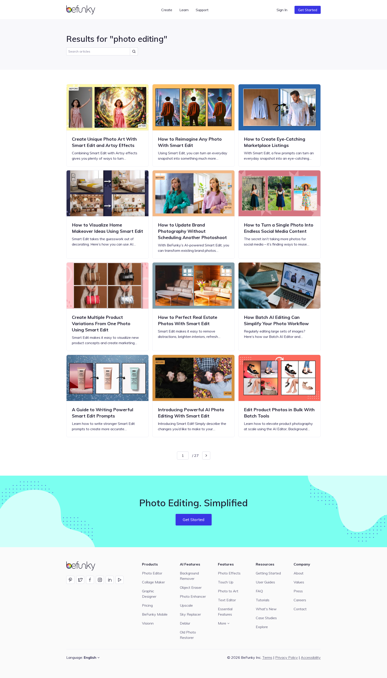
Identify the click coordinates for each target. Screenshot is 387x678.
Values (299, 582)
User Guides (265, 582)
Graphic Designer (149, 594)
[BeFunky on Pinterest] (70, 580)
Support (202, 10)
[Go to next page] (206, 455)
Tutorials (262, 600)
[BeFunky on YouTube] (120, 580)
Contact (300, 609)
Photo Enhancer (193, 596)
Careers (300, 600)
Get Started (307, 10)
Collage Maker (153, 582)
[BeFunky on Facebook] (90, 580)
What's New (266, 609)
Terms (267, 657)
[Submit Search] (134, 51)
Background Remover (189, 576)
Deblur (185, 623)
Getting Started (268, 573)
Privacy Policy (286, 657)
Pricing (147, 605)
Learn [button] (184, 10)
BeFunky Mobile (155, 614)
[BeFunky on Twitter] (80, 580)
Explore (262, 627)
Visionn (148, 623)
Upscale (186, 605)
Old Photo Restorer (188, 635)
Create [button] (166, 10)
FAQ (259, 591)
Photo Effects (229, 573)
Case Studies (266, 618)
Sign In (282, 10)
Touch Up (225, 582)
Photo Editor (152, 573)
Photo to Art (228, 591)
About (298, 573)
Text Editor (227, 600)
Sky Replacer (190, 614)
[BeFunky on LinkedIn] (110, 580)
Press (298, 591)
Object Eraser (191, 587)
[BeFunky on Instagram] (100, 580)
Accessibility (311, 657)
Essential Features (225, 612)
